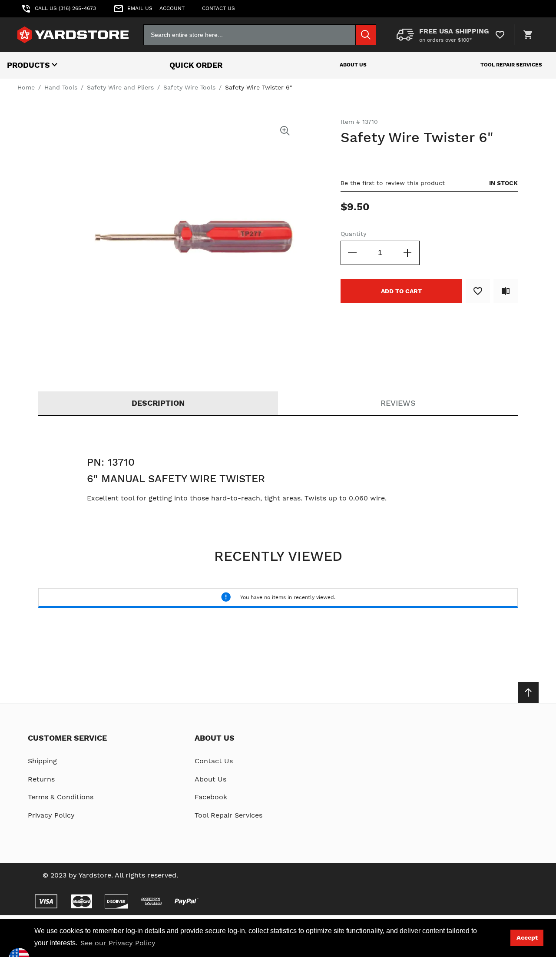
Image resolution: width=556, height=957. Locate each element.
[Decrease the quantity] (353, 253)
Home (26, 87)
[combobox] (259, 34)
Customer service (67, 737)
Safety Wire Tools (189, 87)
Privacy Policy (51, 815)
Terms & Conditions (60, 797)
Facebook (211, 797)
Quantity (353, 233)
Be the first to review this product (393, 182)
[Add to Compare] (505, 291)
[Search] (365, 35)
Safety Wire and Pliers (120, 87)
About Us (353, 65)
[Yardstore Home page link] (73, 34)
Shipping (42, 761)
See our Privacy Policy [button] (118, 943)
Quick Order (195, 65)
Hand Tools (60, 87)
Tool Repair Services (511, 65)
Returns (41, 779)
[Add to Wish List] (478, 291)
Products (28, 65)
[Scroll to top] (528, 692)
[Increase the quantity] (407, 253)
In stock (503, 182)
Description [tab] (158, 402)
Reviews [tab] (398, 402)
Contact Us (214, 761)
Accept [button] (527, 937)
